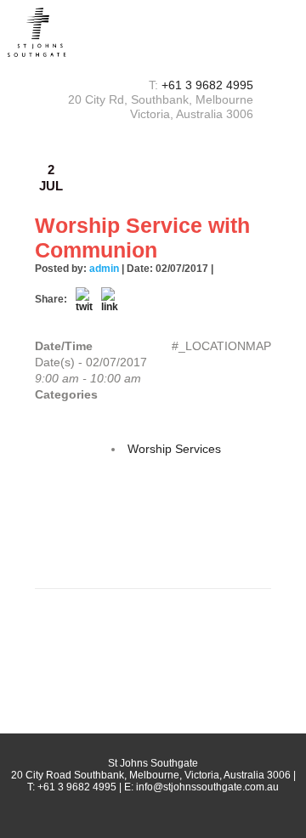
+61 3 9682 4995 (207, 85)
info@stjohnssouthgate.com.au (207, 787)
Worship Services (174, 449)
